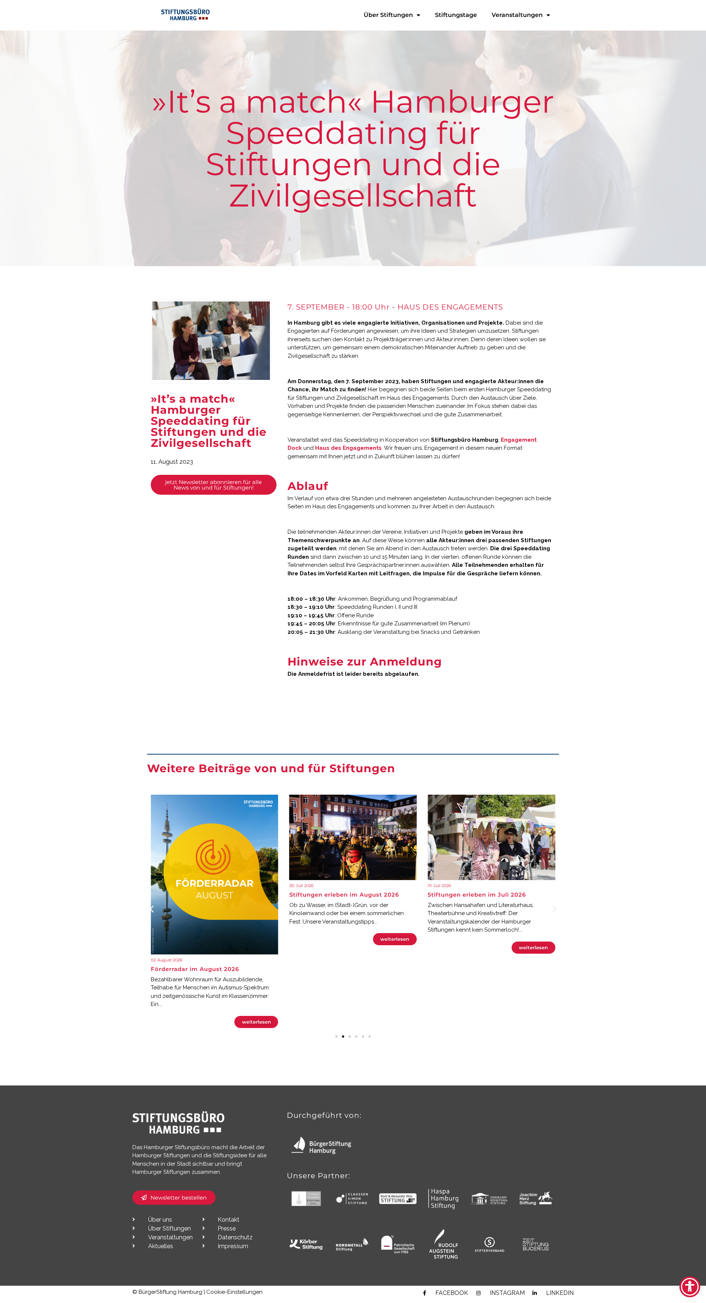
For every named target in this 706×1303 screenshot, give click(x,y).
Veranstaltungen (517, 14)
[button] (151, 909)
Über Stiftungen (388, 14)
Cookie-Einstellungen (234, 1292)
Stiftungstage (456, 14)
